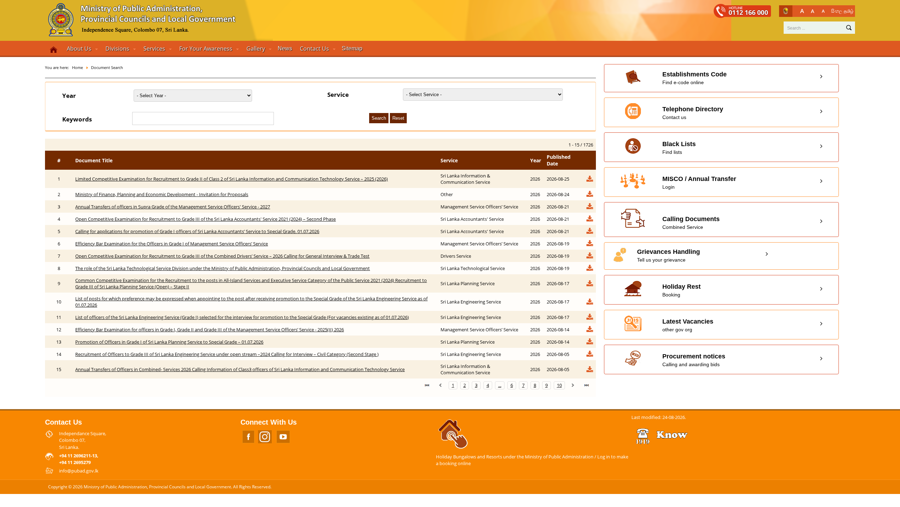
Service (338, 94)
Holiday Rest (681, 290)
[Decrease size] (823, 11)
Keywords (77, 119)
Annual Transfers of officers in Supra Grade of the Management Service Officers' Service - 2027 (172, 207)
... (499, 385)
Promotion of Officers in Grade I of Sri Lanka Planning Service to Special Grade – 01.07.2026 (169, 342)
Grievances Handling (668, 255)
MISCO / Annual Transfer (699, 182)
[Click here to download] (589, 180)
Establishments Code (694, 78)
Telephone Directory (692, 113)
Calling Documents (691, 222)
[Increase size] (802, 11)
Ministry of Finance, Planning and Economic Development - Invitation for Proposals (161, 194)
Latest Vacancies (687, 325)
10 (559, 385)
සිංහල (836, 11)
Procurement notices (693, 360)
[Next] (573, 385)
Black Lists (679, 147)
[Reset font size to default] (812, 11)
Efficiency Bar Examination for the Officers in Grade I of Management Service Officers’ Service (171, 243)
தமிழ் (849, 11)
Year (69, 96)
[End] (586, 385)
